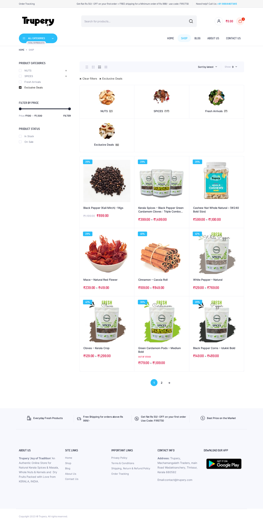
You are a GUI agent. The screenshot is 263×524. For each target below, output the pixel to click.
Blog (197, 38)
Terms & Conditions (122, 463)
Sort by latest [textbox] (206, 66)
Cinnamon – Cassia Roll (153, 279)
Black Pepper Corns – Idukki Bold (214, 348)
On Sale (29, 141)
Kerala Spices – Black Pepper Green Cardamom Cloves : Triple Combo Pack (160, 209)
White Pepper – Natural (207, 279)
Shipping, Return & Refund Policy (130, 468)
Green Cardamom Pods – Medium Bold (159, 350)
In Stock (29, 136)
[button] (129, 171)
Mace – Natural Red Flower (100, 279)
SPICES (28, 76)
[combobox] (207, 67)
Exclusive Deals (112, 78)
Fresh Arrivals (32, 81)
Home (170, 38)
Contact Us (233, 38)
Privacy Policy (119, 457)
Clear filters (89, 78)
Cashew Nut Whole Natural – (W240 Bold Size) (216, 209)
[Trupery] (38, 21)
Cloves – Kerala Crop (96, 348)
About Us (213, 38)
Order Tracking (27, 3)
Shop (184, 38)
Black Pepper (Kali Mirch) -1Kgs (103, 207)
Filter (67, 115)
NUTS (27, 70)
